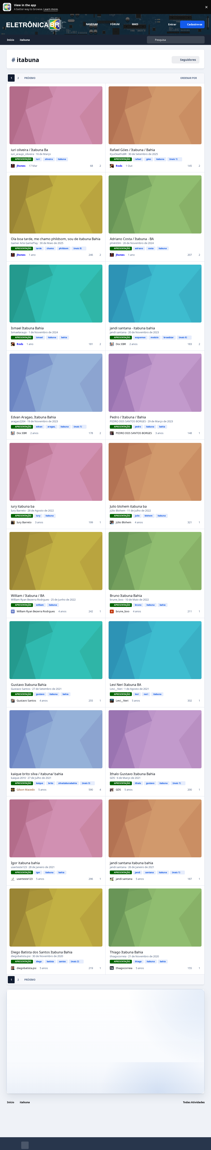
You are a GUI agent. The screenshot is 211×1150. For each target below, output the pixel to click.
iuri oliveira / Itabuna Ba (29, 150)
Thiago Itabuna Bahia (126, 952)
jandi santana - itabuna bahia (132, 328)
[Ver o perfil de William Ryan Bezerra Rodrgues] (13, 611)
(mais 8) (78, 248)
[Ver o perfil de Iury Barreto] (13, 522)
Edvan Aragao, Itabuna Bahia (33, 417)
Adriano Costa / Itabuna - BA (132, 239)
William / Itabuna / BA (27, 595)
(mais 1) (173, 159)
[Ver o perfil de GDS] (112, 790)
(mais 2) (75, 961)
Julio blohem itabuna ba (128, 506)
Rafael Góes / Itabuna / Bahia (132, 150)
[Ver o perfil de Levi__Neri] (112, 701)
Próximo (29, 78)
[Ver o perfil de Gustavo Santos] (13, 701)
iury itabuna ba (22, 506)
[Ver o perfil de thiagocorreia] (112, 968)
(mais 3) (86, 783)
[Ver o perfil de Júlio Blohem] (112, 522)
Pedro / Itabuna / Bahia (128, 417)
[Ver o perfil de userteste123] (13, 879)
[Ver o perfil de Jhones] (13, 166)
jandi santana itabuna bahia (131, 863)
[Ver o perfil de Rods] (112, 166)
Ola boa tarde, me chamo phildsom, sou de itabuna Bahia (55, 239)
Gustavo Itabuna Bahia (28, 684)
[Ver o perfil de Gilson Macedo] (13, 790)
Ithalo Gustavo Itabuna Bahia (132, 774)
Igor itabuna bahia (25, 863)
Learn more (8, 7)
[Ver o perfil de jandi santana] (112, 879)
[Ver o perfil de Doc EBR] (112, 344)
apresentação (23, 159)
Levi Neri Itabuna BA (125, 684)
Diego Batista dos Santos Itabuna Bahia (41, 952)
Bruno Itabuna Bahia (126, 595)
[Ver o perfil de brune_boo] (112, 611)
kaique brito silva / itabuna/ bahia (37, 774)
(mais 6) (183, 337)
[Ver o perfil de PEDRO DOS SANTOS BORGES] (112, 433)
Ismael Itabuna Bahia (27, 328)
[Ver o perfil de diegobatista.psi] (13, 968)
